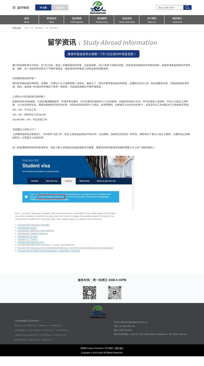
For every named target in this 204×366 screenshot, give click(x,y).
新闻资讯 (51, 19)
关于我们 (152, 19)
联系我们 (177, 19)
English (60, 7)
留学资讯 (54, 28)
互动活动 (127, 19)
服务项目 (119, 348)
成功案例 (102, 19)
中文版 (43, 7)
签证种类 (76, 19)
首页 (26, 19)
